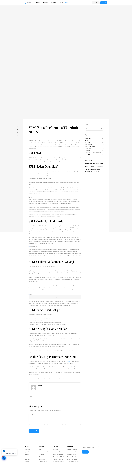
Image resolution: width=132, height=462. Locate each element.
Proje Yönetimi (88, 144)
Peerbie (37, 135)
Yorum (31, 414)
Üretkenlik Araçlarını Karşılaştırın (93, 152)
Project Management (90, 146)
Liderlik (86, 140)
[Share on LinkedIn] (17, 135)
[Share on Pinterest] (17, 132)
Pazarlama (31, 124)
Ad (30, 426)
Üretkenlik (87, 150)
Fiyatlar (61, 2)
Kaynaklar (53, 2)
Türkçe (66, 2)
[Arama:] (94, 128)
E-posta (49, 426)
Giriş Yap (96, 2)
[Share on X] (17, 129)
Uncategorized (88, 148)
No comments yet (43, 135)
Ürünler (38, 2)
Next (31, 396)
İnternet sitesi (69, 426)
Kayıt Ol (104, 2)
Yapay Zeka (88, 154)
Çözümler (45, 2)
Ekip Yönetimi (88, 138)
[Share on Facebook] (17, 127)
